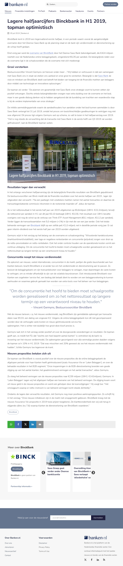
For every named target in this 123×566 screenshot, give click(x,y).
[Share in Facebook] (18, 424)
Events (90, 11)
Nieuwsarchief (10, 551)
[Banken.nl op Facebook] (91, 560)
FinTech (41, 11)
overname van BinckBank (41, 53)
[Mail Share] (39, 424)
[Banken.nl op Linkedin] (98, 560)
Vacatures (79, 11)
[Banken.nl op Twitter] (85, 560)
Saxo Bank (103, 75)
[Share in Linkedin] (32, 424)
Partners (101, 11)
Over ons (8, 543)
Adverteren (9, 547)
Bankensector (66, 11)
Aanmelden (98, 518)
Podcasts (52, 11)
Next (92, 472)
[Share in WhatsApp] (11, 424)
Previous (42, 472)
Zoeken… (52, 4)
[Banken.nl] (10, 3)
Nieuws (8, 11)
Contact (8, 555)
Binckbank (35, 225)
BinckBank (13, 412)
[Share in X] (25, 424)
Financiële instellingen (25, 11)
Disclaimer (43, 543)
